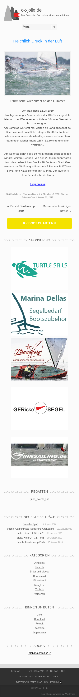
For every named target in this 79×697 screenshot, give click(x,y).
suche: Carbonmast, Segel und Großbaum (30, 528)
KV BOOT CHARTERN (39, 223)
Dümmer (64, 194)
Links (40, 614)
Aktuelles (47, 194)
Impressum (39, 632)
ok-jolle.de (31, 10)
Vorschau (39, 593)
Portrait (39, 623)
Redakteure (58, 671)
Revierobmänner (37, 671)
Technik (39, 589)
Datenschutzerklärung (32, 682)
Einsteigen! (39, 580)
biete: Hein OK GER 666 (30, 537)
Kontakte (39, 628)
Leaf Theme (47, 694)
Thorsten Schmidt (31, 194)
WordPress (70, 694)
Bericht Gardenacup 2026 (30, 542)
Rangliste (39, 585)
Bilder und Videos (39, 571)
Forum (54, 682)
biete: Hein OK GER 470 (30, 533)
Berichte (39, 567)
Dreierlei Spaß (30, 524)
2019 (57, 194)
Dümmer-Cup (28, 197)
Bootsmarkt (39, 576)
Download (39, 619)
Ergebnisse (37, 184)
